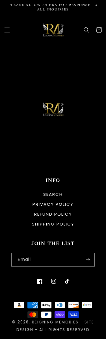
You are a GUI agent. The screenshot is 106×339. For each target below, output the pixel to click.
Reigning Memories (55, 322)
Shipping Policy (53, 224)
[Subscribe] (88, 260)
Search (53, 194)
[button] (7, 30)
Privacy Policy (53, 204)
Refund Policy (53, 214)
